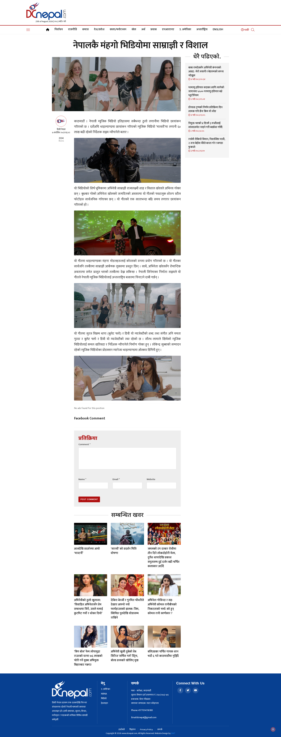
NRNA (104, 694)
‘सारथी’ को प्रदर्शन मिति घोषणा (124, 551)
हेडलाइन (104, 703)
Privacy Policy (146, 729)
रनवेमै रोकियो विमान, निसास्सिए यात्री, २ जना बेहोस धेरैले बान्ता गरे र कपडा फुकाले (206, 143)
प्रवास (153, 29)
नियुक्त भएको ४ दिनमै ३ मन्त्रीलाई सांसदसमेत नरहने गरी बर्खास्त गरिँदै (205, 125)
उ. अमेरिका (185, 29)
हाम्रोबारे (122, 729)
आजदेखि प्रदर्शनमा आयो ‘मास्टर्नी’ (87, 551)
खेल (134, 29)
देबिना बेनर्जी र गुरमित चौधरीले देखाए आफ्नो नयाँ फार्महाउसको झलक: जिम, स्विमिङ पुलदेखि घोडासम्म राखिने (127, 609)
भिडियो (104, 698)
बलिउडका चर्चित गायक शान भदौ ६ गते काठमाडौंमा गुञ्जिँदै (163, 653)
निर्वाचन (58, 29)
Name (82, 479)
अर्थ (143, 29)
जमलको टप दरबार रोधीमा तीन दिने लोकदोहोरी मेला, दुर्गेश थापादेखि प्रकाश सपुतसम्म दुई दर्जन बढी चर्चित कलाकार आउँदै (163, 557)
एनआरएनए (168, 29)
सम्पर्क (159, 729)
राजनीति (72, 29)
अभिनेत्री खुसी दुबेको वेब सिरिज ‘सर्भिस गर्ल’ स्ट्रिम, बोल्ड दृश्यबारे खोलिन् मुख (124, 656)
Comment (84, 444)
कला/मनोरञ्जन (118, 29)
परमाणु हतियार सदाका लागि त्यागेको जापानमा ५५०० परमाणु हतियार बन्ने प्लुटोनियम (206, 91)
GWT (173, 733)
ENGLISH (218, 29)
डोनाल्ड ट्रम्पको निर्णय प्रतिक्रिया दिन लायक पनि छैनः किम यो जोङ (205, 109)
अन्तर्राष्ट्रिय (202, 29)
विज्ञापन (132, 729)
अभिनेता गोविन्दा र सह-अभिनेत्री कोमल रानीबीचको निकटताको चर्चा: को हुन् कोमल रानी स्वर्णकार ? (162, 607)
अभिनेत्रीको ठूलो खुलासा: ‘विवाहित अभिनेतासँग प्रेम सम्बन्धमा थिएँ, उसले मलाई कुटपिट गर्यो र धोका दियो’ (88, 607)
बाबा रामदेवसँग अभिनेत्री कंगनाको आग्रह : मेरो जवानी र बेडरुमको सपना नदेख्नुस (206, 71)
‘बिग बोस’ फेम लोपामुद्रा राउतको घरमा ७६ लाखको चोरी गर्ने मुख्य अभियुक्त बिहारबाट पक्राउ (88, 658)
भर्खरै (246, 30)
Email (116, 479)
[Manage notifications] (273, 729)
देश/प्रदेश (99, 29)
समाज (85, 29)
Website (151, 479)
